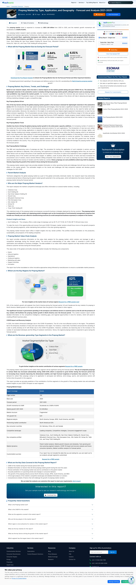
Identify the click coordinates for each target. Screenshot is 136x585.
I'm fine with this (127, 581)
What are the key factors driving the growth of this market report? (28, 533)
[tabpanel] (51, 254)
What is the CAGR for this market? (18, 509)
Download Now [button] (51, 495)
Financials (9, 562)
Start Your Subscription (113, 156)
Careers (71, 556)
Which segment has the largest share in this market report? (25, 538)
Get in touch (77, 481)
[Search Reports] (109, 2)
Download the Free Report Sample (22, 78)
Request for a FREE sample (73, 366)
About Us (71, 551)
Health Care (10, 565)
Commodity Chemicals (17, 6)
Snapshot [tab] (14, 23)
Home (8, 6)
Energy (9, 559)
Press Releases (52, 554)
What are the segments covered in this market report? (24, 514)
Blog (49, 551)
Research (51, 559)
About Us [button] (102, 2)
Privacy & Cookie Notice (19, 578)
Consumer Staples (12, 556)
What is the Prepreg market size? (18, 504)
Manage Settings (114, 581)
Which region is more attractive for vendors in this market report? (28, 524)
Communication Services (14, 551)
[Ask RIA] (131, 580)
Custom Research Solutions (35, 554)
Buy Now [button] (100, 14)
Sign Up (112, 552)
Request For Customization (113, 92)
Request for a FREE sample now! (69, 302)
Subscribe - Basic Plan (107, 42)
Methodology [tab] (44, 23)
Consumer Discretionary (13, 554)
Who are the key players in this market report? (22, 519)
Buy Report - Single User (107, 37)
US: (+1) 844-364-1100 (99, 560)
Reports (73, 2)
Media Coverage (53, 556)
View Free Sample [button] (113, 14)
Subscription (31, 551)
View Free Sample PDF (113, 54)
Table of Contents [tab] (28, 23)
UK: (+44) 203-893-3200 (99, 563)
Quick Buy (114, 50)
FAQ (70, 554)
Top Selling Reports (92, 2)
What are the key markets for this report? (20, 528)
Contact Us (72, 559)
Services (81, 2)
